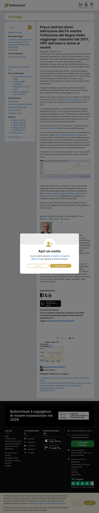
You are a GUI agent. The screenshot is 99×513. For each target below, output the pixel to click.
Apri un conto (60, 266)
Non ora (38, 266)
